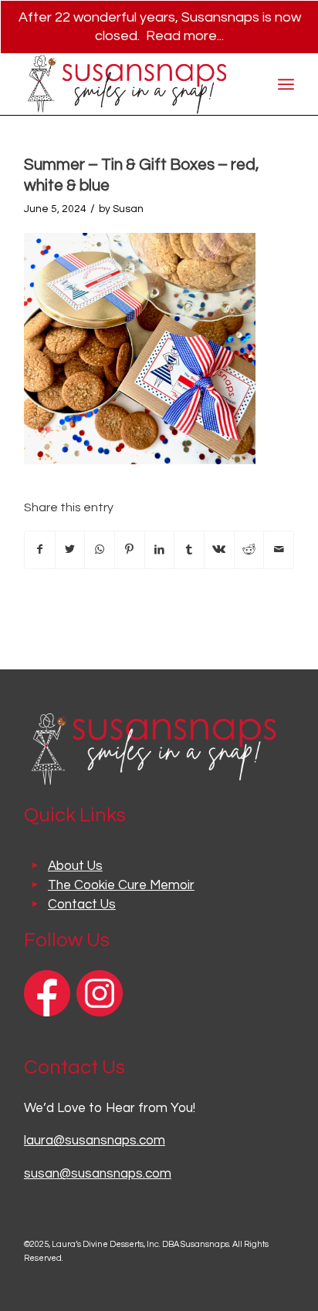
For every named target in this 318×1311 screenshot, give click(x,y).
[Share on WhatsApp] (99, 549)
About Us (75, 866)
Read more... (185, 36)
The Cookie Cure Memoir (121, 885)
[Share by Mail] (278, 549)
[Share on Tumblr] (189, 549)
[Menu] (286, 84)
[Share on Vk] (219, 549)
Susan (128, 209)
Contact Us (82, 905)
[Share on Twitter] (70, 549)
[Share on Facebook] (40, 549)
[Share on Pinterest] (129, 549)
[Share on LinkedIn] (159, 549)
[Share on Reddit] (249, 549)
